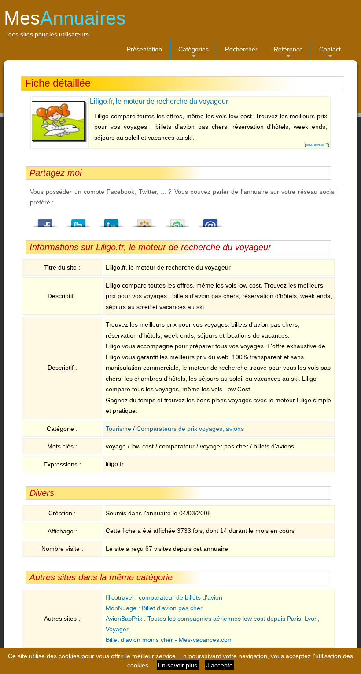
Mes (65, 18)
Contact (330, 53)
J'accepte (219, 665)
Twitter (78, 220)
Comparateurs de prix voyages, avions (190, 428)
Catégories (193, 53)
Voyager (117, 629)
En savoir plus (177, 665)
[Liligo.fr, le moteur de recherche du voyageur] (59, 140)
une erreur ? (317, 145)
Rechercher (241, 49)
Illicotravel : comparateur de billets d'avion (164, 597)
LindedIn (111, 220)
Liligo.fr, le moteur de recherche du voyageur (159, 101)
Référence (288, 53)
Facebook (45, 220)
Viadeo (144, 220)
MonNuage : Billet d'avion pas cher (154, 608)
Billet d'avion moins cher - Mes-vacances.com (169, 639)
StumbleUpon (177, 220)
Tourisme (118, 428)
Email (210, 220)
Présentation (144, 49)
